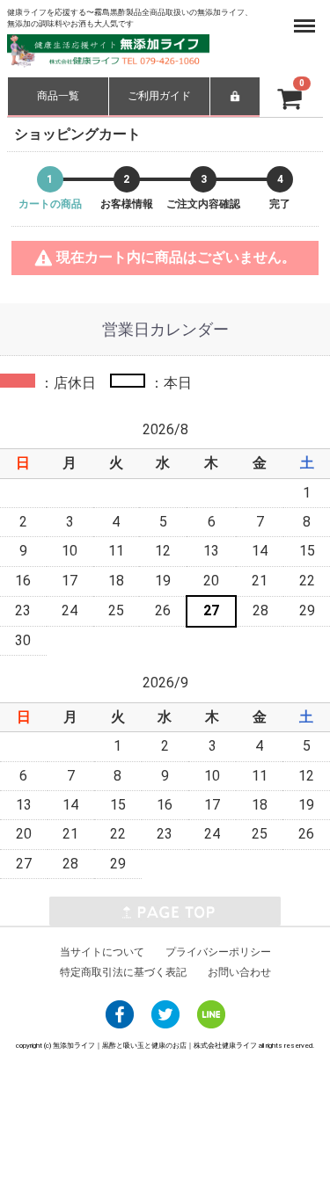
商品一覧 (58, 96)
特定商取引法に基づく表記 (123, 971)
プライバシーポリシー (218, 951)
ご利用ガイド (159, 96)
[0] (276, 95)
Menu (307, 16)
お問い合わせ (239, 971)
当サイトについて (102, 951)
